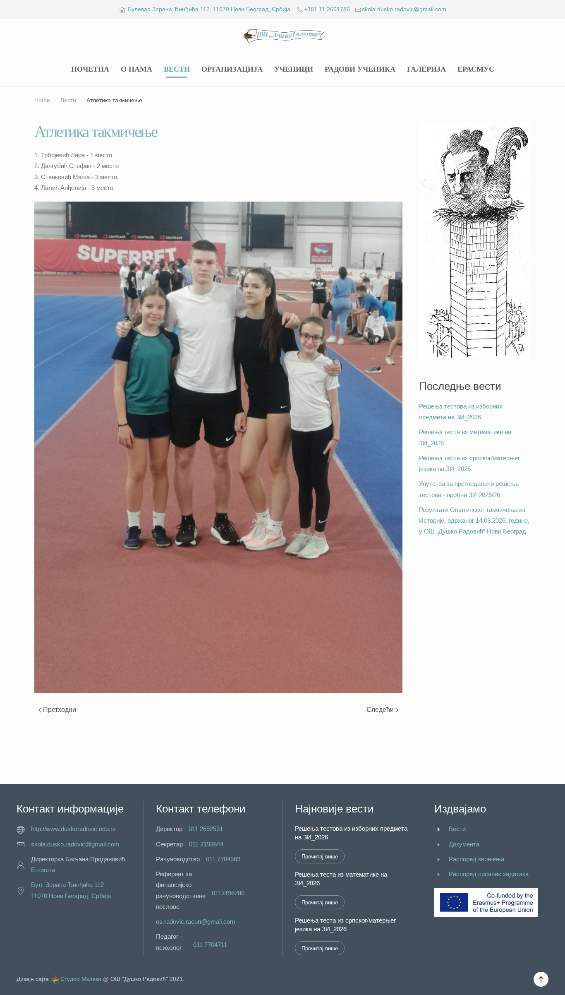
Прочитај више (320, 856)
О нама (136, 69)
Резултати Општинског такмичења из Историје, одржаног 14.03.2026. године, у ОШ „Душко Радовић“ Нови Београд (474, 520)
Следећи (380, 709)
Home (42, 100)
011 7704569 (223, 859)
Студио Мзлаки (80, 979)
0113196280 (228, 892)
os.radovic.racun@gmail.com (195, 921)
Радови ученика (360, 69)
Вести (177, 69)
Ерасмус (475, 69)
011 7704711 (210, 944)
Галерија (426, 69)
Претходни (58, 709)
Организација (232, 69)
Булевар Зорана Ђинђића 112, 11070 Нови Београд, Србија (209, 9)
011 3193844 (206, 844)
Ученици (293, 69)
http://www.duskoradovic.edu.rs (73, 828)
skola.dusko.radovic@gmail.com (404, 9)
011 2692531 (206, 828)
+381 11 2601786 (327, 9)
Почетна (90, 69)
